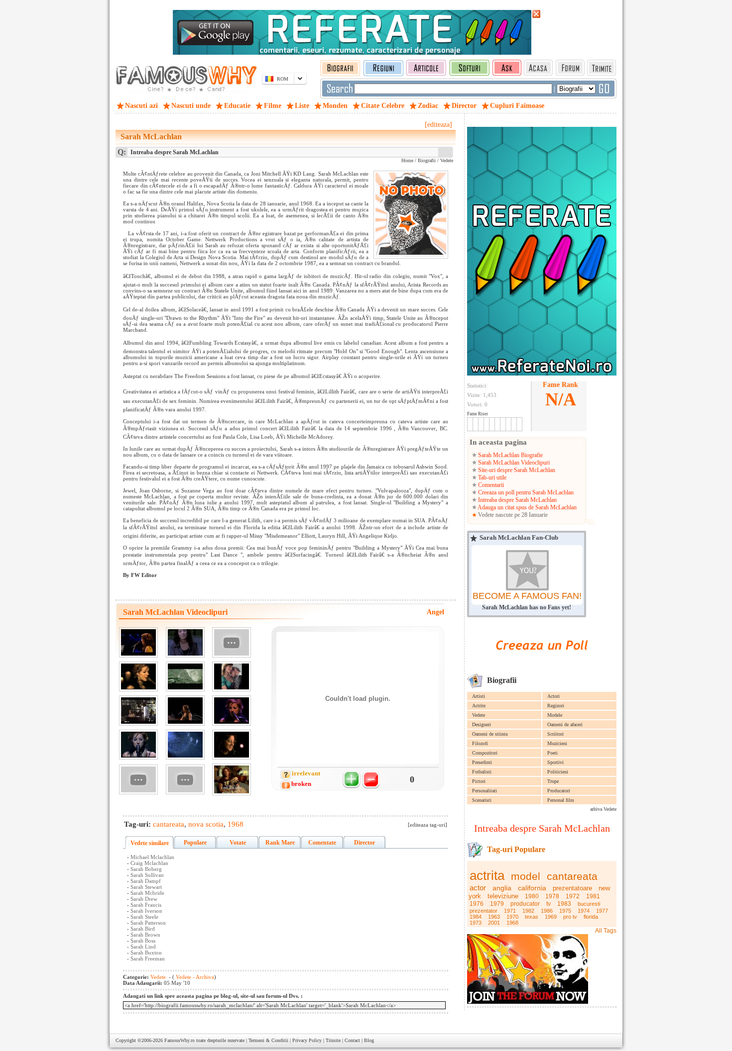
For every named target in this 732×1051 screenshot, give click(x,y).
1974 (584, 911)
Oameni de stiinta (489, 734)
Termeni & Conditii (268, 1040)
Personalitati (484, 790)
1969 (551, 917)
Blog (369, 1040)
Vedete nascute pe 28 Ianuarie (512, 514)
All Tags (605, 930)
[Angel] (138, 642)
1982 (528, 911)
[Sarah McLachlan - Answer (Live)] (185, 710)
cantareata (572, 876)
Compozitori (484, 753)
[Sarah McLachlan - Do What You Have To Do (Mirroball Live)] (231, 710)
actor (478, 887)
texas (531, 917)
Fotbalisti (481, 771)
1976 (477, 903)
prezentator (483, 911)
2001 (494, 923)
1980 (532, 896)
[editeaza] (438, 124)
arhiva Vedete (603, 809)
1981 (593, 896)
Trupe (553, 781)
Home (407, 160)
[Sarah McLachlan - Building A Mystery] (185, 745)
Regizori (555, 705)
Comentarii (490, 484)
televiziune (503, 896)
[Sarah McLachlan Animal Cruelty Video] (231, 779)
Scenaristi (481, 800)
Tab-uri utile (491, 477)
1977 (602, 911)
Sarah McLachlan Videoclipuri (513, 462)
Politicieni (557, 771)
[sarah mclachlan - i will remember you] (185, 642)
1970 (512, 917)
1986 (547, 911)
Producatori (558, 790)
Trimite (333, 1040)
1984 (476, 917)
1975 (565, 911)
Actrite (479, 705)
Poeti (552, 753)
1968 (512, 923)
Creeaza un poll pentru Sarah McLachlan (525, 492)
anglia (501, 888)
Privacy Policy (307, 1040)
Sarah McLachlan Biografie (510, 455)
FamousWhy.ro (179, 1040)
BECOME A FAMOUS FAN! (527, 596)
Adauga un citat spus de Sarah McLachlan (527, 507)
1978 (552, 896)
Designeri (481, 724)
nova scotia (206, 824)
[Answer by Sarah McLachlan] (231, 676)
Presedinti (482, 762)
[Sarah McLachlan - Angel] (231, 642)
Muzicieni (557, 743)
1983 (564, 903)
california (532, 888)
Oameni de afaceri (565, 724)
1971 (510, 911)
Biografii (427, 160)
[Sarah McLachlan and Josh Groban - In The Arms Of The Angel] (138, 710)
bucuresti (589, 904)
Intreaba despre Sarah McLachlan (517, 499)
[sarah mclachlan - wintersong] (231, 745)
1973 (476, 923)
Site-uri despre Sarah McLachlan (516, 470)
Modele (554, 715)
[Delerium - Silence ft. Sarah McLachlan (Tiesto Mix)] (185, 779)
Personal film (560, 800)
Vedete (478, 715)
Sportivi (555, 762)
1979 (497, 903)
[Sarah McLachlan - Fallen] (185, 677)
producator (525, 903)
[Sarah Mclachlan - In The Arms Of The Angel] (138, 779)
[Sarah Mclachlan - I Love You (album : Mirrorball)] (138, 745)
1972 (573, 896)
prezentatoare (572, 888)
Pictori (479, 781)
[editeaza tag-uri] (427, 825)
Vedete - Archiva (194, 977)
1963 (494, 917)
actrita (487, 875)
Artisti (478, 696)
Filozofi (480, 743)
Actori (553, 696)
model (525, 876)
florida (591, 917)
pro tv (570, 917)
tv (548, 903)
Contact (352, 1040)
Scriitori (555, 734)
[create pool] (542, 661)
